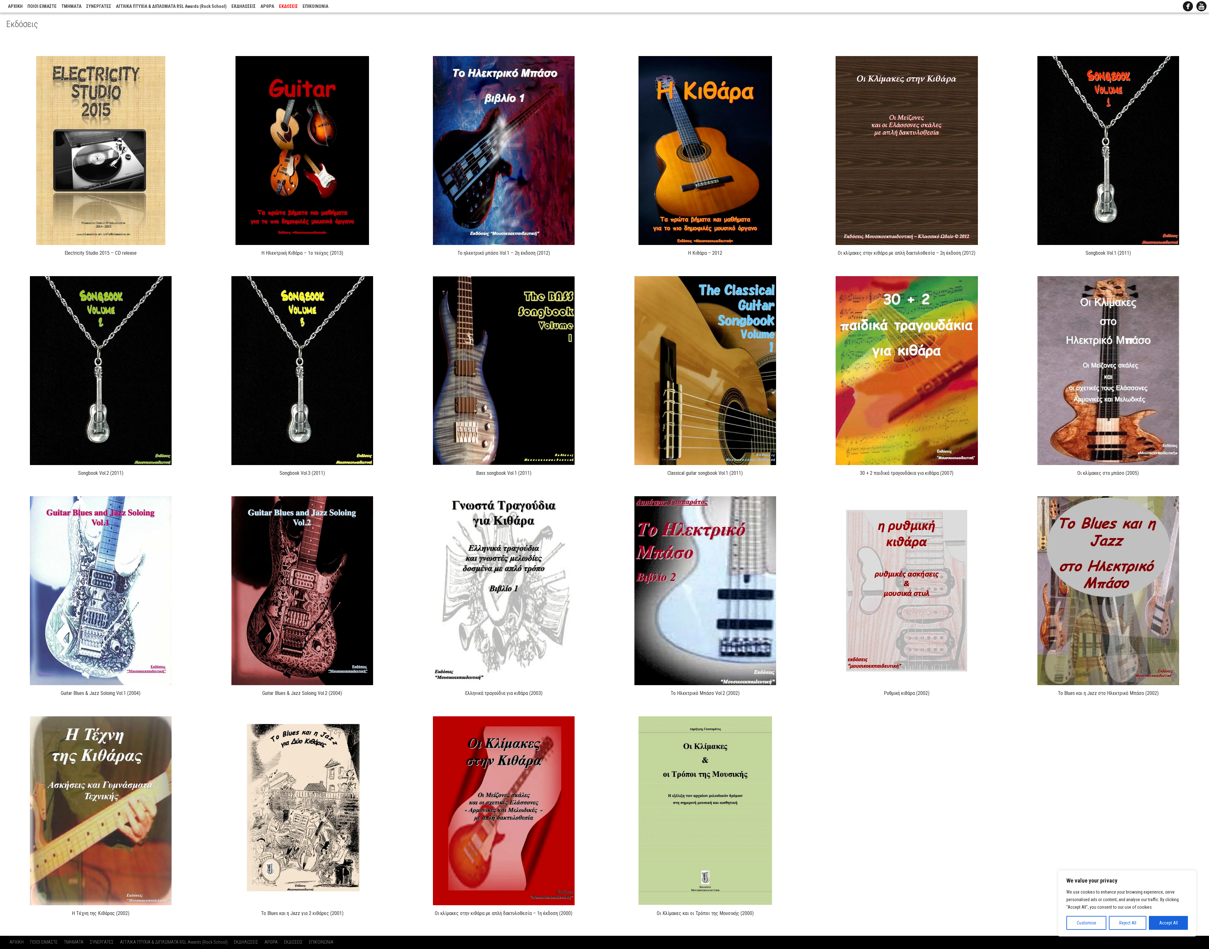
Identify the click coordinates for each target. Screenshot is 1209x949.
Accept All (1168, 922)
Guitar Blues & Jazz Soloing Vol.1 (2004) (100, 693)
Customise (1086, 922)
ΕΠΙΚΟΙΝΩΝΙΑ (315, 6)
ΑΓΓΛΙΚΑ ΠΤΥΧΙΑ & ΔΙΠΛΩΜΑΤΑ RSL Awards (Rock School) (171, 6)
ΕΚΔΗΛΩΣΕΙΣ (243, 6)
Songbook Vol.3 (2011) (302, 473)
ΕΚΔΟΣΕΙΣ (288, 6)
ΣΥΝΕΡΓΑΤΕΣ (98, 6)
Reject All (1127, 922)
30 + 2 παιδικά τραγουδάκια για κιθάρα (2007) (906, 473)
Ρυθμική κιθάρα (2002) (906, 693)
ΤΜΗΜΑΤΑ (71, 6)
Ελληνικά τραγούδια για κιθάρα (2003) (503, 693)
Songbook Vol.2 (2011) (100, 473)
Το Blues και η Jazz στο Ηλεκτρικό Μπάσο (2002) (1108, 693)
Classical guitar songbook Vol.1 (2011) (705, 473)
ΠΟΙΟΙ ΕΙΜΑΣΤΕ (42, 6)
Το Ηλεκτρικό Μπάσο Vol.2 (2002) (705, 693)
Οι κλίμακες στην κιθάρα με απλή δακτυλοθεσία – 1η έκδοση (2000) (503, 913)
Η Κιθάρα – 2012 (705, 253)
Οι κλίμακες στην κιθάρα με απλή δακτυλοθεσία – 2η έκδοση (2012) (906, 253)
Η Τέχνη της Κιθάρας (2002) (100, 913)
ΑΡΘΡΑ (267, 6)
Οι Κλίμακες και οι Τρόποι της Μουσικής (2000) (705, 913)
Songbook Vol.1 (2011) (1108, 253)
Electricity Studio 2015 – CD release (101, 253)
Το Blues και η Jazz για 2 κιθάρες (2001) (302, 913)
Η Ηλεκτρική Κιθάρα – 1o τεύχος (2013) (302, 253)
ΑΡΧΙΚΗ (15, 6)
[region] (1127, 903)
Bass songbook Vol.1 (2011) (503, 473)
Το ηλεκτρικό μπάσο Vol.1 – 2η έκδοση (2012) (503, 253)
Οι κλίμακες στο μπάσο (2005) (1108, 473)
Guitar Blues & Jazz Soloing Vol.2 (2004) (302, 693)
